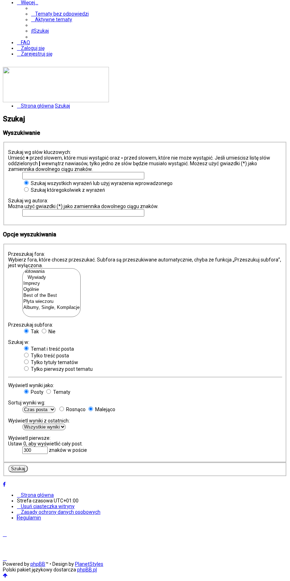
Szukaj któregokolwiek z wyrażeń (67, 190)
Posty (37, 392)
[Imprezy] (51, 284)
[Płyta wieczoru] (51, 302)
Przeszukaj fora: (26, 254)
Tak (34, 331)
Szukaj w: (18, 342)
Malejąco (104, 409)
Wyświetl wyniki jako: (31, 385)
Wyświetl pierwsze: (29, 438)
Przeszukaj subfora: (30, 325)
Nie (51, 331)
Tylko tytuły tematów (54, 362)
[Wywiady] (51, 278)
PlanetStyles (89, 564)
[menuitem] (60, 14)
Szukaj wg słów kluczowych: (39, 152)
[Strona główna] (56, 100)
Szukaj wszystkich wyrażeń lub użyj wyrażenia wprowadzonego (101, 183)
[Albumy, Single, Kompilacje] (51, 308)
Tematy (61, 392)
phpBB (37, 564)
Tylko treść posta (49, 355)
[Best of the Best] (51, 296)
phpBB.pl (87, 570)
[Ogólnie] (51, 290)
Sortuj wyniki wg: (26, 402)
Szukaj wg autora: (28, 200)
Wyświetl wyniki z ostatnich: (39, 421)
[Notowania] (51, 272)
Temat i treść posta (52, 349)
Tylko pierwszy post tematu (61, 369)
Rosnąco (75, 409)
